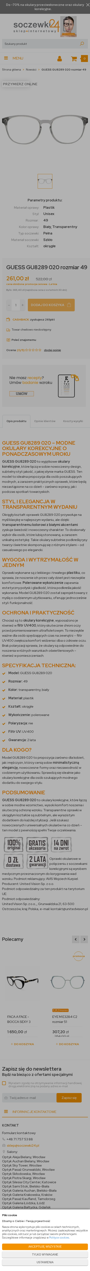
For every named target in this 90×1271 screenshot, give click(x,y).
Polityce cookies (59, 1237)
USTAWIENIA (45, 1262)
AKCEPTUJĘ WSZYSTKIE (45, 1246)
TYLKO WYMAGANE (45, 1254)
